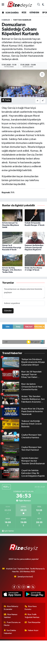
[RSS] (33, 587)
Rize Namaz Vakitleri (10, 615)
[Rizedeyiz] (20, 4)
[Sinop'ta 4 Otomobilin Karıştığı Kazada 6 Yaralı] (12, 238)
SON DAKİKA (12, 13)
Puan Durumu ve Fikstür (12, 623)
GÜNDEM (34, 12)
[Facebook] (14, 587)
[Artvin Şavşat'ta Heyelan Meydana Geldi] (12, 215)
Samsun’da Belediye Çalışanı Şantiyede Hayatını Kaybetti (34, 248)
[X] (19, 587)
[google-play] (34, 594)
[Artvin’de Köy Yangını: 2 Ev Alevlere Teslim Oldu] (12, 260)
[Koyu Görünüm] (43, 4)
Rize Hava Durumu (31, 607)
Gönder (8, 311)
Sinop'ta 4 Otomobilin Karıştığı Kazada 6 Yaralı (11, 248)
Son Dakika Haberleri (10, 631)
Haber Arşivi (33, 630)
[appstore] (12, 594)
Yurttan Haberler (22, 20)
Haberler (6, 20)
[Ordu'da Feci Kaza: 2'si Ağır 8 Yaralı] (35, 260)
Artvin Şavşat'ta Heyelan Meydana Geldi (10, 225)
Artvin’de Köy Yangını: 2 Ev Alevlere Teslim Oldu (12, 270)
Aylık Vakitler (9, 531)
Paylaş (7, 100)
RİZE (24, 12)
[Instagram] (23, 587)
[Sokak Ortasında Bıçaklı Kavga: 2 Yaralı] (35, 215)
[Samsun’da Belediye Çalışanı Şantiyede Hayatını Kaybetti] (35, 238)
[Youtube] (28, 587)
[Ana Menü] (3, 5)
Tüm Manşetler (34, 622)
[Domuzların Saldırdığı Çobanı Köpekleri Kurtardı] (23, 83)
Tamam (32, 651)
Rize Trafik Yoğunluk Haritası (32, 615)
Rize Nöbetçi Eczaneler (11, 607)
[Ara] (38, 4)
